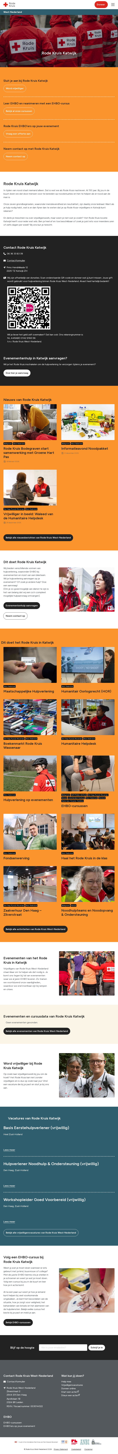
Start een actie (69, 1392)
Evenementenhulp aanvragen (22, 605)
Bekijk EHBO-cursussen (18, 1322)
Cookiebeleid (76, 1449)
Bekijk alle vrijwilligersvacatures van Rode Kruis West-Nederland (41, 1232)
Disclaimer (88, 1449)
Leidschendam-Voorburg (76, 798)
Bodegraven (8, 444)
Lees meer (9, 1149)
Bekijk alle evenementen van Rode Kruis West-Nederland (37, 1031)
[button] (113, 4)
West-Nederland (19, 444)
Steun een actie (69, 1395)
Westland (102, 798)
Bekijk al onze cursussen (19, 111)
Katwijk (64, 798)
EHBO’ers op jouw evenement (19, 1426)
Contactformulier (16, 260)
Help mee (66, 1381)
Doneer (101, 4)
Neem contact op (15, 156)
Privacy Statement (61, 1449)
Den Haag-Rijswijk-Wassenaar (14, 509)
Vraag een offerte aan (18, 133)
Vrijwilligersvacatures (72, 1385)
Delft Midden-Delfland (78, 795)
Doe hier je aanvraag (17, 373)
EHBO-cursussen (12, 1422)
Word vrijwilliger (15, 88)
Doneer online (68, 1388)
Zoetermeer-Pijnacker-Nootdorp (72, 801)
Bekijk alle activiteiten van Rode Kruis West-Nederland (35, 929)
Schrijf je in (97, 1347)
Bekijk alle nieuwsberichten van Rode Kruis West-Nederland (38, 537)
